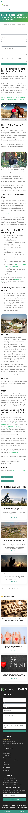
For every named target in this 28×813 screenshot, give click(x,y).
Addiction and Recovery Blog (10, 760)
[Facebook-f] (19, 689)
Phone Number (4, 40)
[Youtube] (26, 689)
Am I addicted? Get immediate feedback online (13, 744)
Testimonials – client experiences (14, 574)
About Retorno (7, 753)
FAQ (4, 762)
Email (2, 35)
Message (3, 45)
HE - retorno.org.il (6, 770)
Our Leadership (7, 755)
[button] (2, 2)
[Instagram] (22, 689)
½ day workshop (7, 758)
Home (2, 24)
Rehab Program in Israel (9, 741)
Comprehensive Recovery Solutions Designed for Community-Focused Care (14, 675)
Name (2, 30)
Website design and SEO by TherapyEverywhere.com (13, 806)
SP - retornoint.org (6, 767)
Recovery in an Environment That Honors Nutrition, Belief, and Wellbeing (14, 619)
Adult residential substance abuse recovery (14, 541)
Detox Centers (6, 739)
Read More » (14, 517)
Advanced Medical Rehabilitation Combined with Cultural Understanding (14, 647)
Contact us (6, 764)
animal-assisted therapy (12, 266)
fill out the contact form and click (13, 471)
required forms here (13, 453)
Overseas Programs (7, 24)
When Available (4, 56)
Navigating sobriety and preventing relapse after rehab (14, 509)
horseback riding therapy (19, 265)
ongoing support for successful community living (11, 427)
